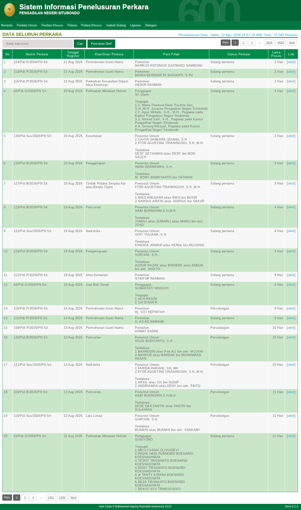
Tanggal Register (73, 54)
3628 (269, 42)
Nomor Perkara (37, 54)
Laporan (135, 25)
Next (292, 42)
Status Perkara (238, 54)
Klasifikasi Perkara (109, 54)
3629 (280, 42)
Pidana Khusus (91, 25)
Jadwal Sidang (116, 25)
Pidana (72, 25)
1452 (62, 497)
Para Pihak (171, 54)
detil (291, 62)
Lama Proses (276, 54)
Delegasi (151, 25)
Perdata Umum (27, 25)
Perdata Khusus (52, 25)
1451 (51, 497)
